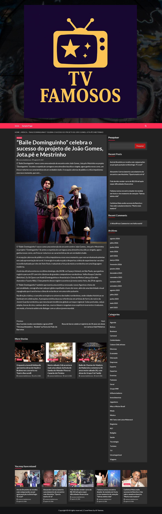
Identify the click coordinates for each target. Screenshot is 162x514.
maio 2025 (114, 303)
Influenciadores (116, 393)
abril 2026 (114, 256)
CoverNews (88, 510)
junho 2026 (114, 247)
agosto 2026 (115, 239)
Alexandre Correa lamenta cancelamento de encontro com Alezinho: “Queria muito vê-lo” (127, 173)
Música (19, 138)
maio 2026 (114, 251)
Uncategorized (116, 455)
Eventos (113, 375)
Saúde (112, 437)
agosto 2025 (115, 290)
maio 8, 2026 (99, 376)
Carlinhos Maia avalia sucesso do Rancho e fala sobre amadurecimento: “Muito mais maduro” (126, 205)
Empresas (113, 362)
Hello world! (137, 223)
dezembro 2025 (116, 273)
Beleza (112, 327)
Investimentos (115, 398)
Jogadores (114, 402)
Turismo (113, 446)
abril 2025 (114, 307)
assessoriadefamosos (25, 160)
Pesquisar (113, 137)
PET (111, 428)
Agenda (113, 322)
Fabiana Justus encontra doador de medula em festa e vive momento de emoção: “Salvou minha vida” (127, 193)
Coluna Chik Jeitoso (117, 345)
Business (113, 331)
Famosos (113, 380)
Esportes (113, 371)
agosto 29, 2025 (39, 160)
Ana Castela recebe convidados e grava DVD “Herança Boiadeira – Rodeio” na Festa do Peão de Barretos (37, 325)
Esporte (113, 367)
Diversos (113, 349)
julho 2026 (114, 243)
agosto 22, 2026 (22, 501)
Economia (113, 353)
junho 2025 (114, 299)
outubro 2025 (115, 282)
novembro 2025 (116, 277)
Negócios (113, 424)
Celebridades (115, 340)
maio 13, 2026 (68, 376)
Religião (113, 433)
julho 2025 (114, 295)
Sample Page (27, 126)
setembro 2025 (116, 286)
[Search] (145, 126)
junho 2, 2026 (37, 376)
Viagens (113, 459)
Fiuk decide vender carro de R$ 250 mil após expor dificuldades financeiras (127, 182)
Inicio (17, 126)
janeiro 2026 (115, 269)
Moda (112, 411)
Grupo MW (114, 389)
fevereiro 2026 (116, 264)
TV (111, 451)
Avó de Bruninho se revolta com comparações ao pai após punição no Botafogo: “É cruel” (127, 163)
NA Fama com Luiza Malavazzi (121, 420)
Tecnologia (114, 442)
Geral (49, 359)
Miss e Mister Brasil (117, 406)
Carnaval (113, 336)
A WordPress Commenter (120, 223)
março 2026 (114, 260)
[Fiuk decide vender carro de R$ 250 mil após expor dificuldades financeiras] (81, 478)
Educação (113, 358)
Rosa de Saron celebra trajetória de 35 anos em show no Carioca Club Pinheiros (83, 324)
